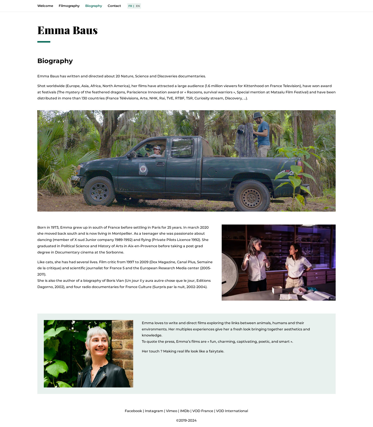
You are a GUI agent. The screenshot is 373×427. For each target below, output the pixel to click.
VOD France (202, 411)
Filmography (69, 6)
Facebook (133, 411)
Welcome (45, 6)
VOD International (232, 411)
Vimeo (171, 411)
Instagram (154, 411)
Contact (114, 6)
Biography (93, 6)
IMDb (185, 411)
